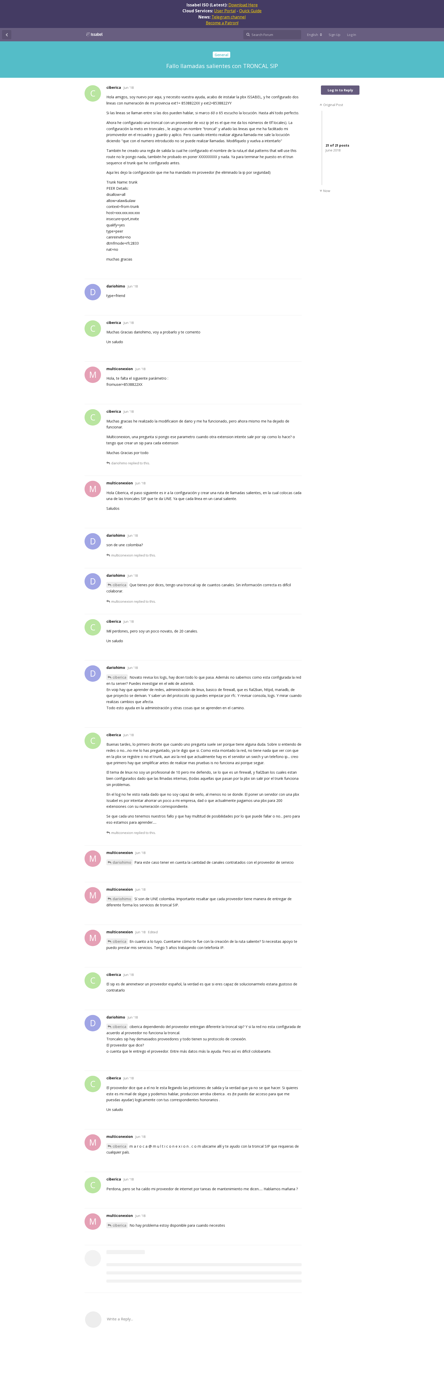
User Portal (225, 11)
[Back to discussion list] (6, 34)
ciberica (119, 584)
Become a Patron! (222, 23)
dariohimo (122, 862)
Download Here (243, 5)
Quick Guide (250, 11)
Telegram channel (228, 17)
